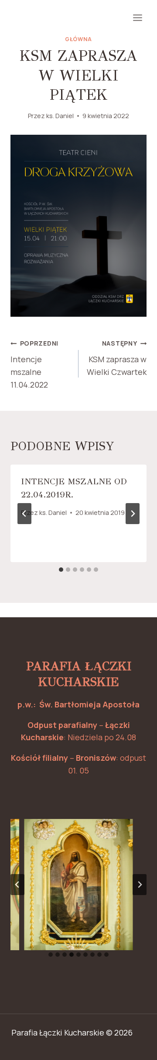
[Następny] (133, 513)
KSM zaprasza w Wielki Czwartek (117, 358)
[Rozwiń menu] (137, 17)
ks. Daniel (60, 116)
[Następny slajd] (140, 884)
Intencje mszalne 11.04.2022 (34, 364)
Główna (78, 39)
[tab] (61, 569)
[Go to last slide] (24, 513)
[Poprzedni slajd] (17, 884)
